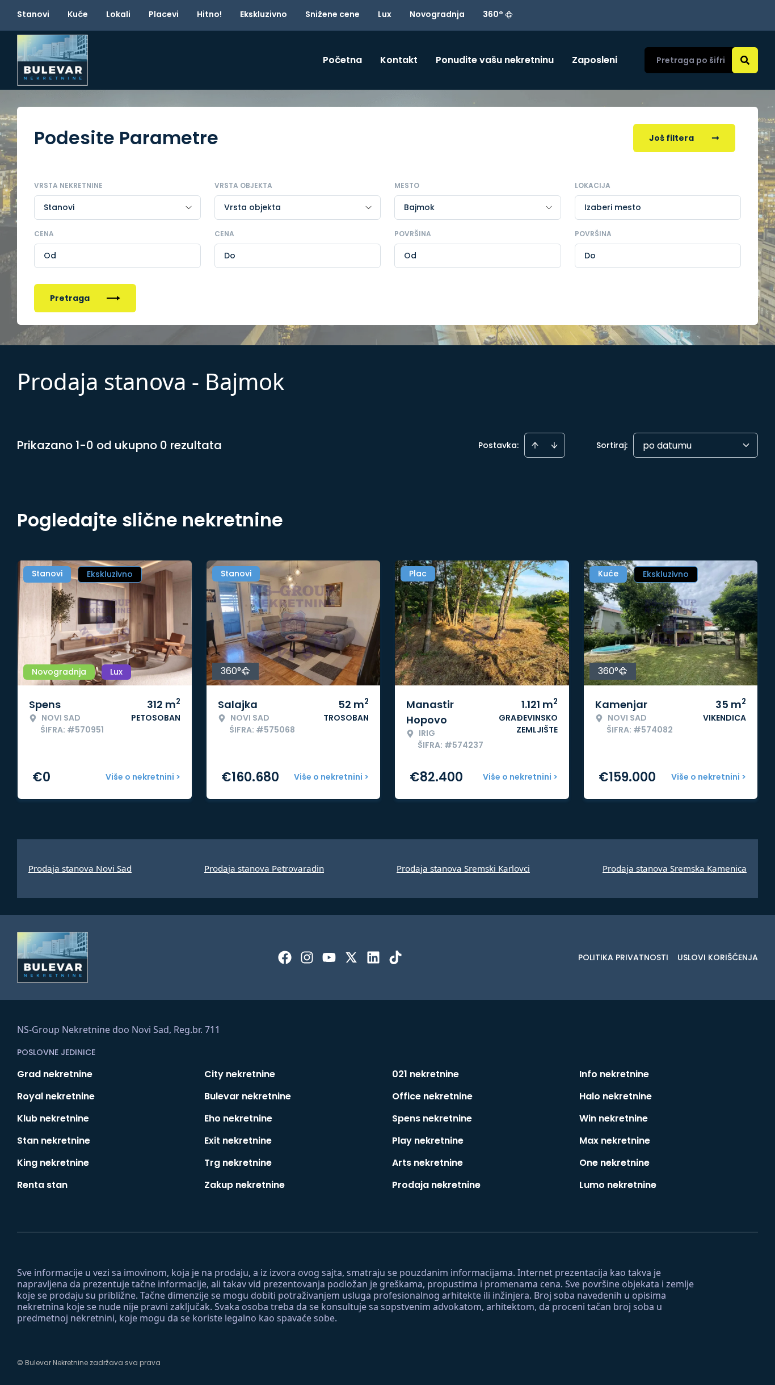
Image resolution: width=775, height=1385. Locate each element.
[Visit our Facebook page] (285, 957)
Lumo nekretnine (617, 1184)
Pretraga (70, 298)
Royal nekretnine (56, 1096)
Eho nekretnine (238, 1118)
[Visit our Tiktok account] (395, 957)
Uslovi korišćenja (717, 957)
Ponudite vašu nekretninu (495, 59)
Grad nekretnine (54, 1074)
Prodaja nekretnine (436, 1184)
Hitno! (209, 14)
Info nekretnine (614, 1074)
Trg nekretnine (238, 1162)
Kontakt (399, 59)
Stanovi (33, 14)
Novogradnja (437, 14)
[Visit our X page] (351, 957)
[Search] (745, 60)
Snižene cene (332, 14)
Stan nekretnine (53, 1140)
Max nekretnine (614, 1140)
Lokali (118, 14)
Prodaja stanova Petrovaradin (264, 868)
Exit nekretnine (238, 1140)
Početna (342, 59)
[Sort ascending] (535, 445)
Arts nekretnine (427, 1162)
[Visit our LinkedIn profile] (373, 957)
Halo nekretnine (615, 1096)
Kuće (78, 14)
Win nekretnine (613, 1118)
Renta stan (42, 1184)
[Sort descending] (554, 445)
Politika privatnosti (623, 957)
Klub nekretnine (53, 1118)
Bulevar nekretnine (247, 1096)
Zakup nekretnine (244, 1184)
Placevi (164, 14)
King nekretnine (53, 1162)
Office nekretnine (432, 1096)
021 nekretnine (425, 1074)
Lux (384, 14)
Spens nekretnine (432, 1118)
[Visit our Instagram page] (307, 957)
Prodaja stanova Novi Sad (80, 868)
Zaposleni (594, 59)
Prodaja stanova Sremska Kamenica (675, 868)
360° (493, 14)
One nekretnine (614, 1162)
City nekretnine (239, 1074)
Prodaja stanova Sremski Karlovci (463, 868)
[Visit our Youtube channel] (329, 957)
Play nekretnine (428, 1140)
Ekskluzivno (263, 14)
